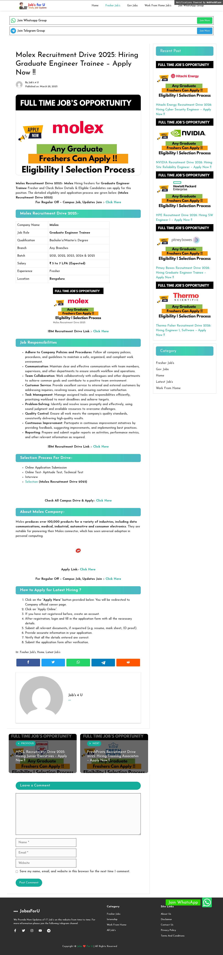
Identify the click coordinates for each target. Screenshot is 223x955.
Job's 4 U (34, 82)
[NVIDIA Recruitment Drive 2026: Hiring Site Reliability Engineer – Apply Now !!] (184, 137)
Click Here (113, 202)
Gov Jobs (132, 5)
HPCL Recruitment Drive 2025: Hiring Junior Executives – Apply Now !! (41, 756)
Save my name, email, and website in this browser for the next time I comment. (75, 871)
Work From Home (168, 388)
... (69, 699)
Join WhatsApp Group (191, 5)
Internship (112, 919)
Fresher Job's (28, 652)
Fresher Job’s (112, 5)
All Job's (111, 930)
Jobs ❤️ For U (85, 946)
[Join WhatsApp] (207, 902)
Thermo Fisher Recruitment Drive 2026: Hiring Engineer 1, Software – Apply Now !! (183, 330)
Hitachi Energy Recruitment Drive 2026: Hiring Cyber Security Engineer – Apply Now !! (184, 109)
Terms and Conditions (172, 936)
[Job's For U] (32, 6)
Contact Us (167, 925)
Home (95, 5)
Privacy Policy (168, 930)
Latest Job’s (53, 652)
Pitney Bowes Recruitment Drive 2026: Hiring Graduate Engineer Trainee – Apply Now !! (183, 273)
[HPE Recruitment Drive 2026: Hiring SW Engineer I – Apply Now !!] (184, 190)
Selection (31, 482)
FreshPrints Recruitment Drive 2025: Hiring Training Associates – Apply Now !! (113, 756)
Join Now (205, 20)
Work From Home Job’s (158, 5)
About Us (166, 914)
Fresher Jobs (113, 914)
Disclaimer (166, 919)
